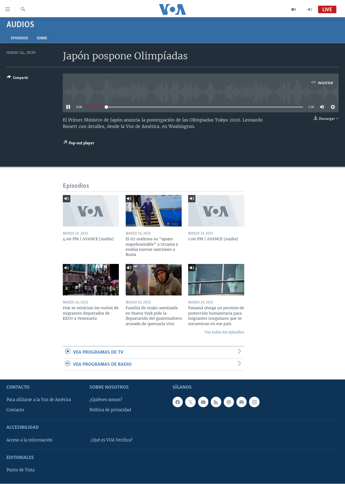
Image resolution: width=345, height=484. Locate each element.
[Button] (17, 79)
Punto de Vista (20, 470)
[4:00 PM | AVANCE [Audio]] (91, 211)
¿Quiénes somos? (105, 400)
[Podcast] (229, 402)
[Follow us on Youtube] (203, 402)
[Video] (293, 9)
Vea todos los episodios (224, 332)
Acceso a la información (29, 440)
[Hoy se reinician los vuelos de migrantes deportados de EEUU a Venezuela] (91, 279)
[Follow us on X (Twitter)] (190, 402)
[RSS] (216, 402)
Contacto (15, 410)
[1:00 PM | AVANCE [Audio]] (216, 211)
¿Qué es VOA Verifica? (112, 440)
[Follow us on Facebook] (177, 402)
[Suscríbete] (241, 402)
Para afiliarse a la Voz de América (38, 400)
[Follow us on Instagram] (254, 402)
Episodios (19, 38)
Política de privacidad (110, 410)
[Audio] (310, 9)
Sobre (42, 38)
